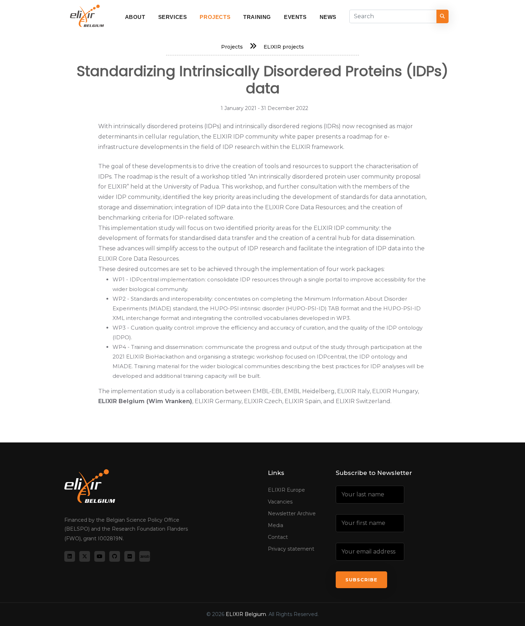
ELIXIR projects (284, 47)
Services (172, 17)
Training (257, 17)
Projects (215, 17)
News (328, 17)
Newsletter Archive (292, 513)
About (135, 17)
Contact (278, 537)
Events (295, 17)
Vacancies (280, 502)
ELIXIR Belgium (246, 614)
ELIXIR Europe (286, 490)
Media (275, 525)
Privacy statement (291, 549)
